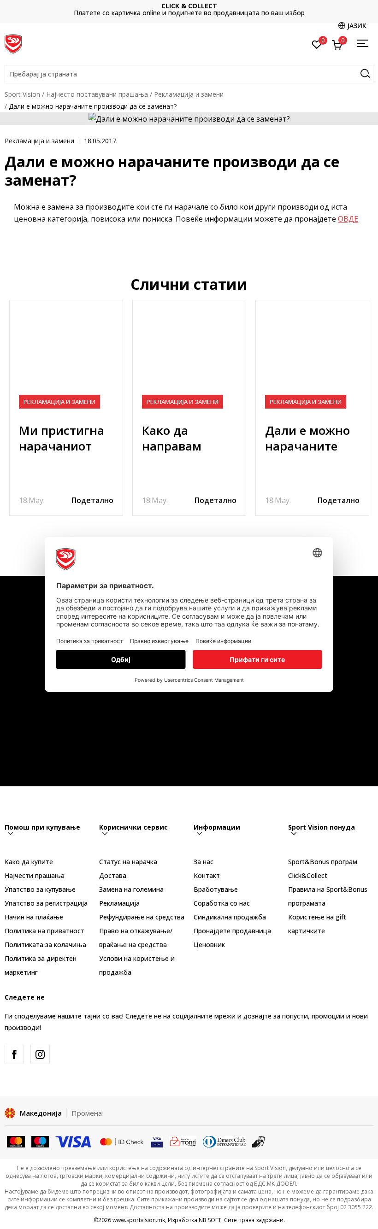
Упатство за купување (40, 889)
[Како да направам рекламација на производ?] (189, 356)
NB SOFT (210, 1220)
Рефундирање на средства (141, 917)
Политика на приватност (44, 930)
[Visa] (73, 1141)
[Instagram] (40, 1054)
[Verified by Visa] (157, 1141)
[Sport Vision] (13, 43)
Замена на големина (131, 889)
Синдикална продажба (230, 917)
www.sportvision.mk (138, 1220)
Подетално (92, 500)
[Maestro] (40, 1141)
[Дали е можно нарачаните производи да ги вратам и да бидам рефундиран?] (312, 356)
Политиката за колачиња (45, 944)
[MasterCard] (16, 1141)
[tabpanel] (66, 408)
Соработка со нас (222, 903)
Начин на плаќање (34, 917)
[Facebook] (14, 1054)
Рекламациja (119, 903)
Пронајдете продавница (232, 930)
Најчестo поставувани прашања (97, 94)
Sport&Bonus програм (322, 861)
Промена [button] (86, 1113)
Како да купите (29, 861)
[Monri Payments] (182, 1141)
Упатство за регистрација (46, 903)
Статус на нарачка (128, 861)
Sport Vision (22, 94)
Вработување (216, 889)
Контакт (207, 875)
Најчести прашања (35, 875)
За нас (203, 861)
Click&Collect (307, 875)
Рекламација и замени (189, 94)
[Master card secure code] (122, 1141)
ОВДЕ (348, 219)
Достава (112, 875)
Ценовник (203, 9)
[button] (189, 74)
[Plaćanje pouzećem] (259, 1141)
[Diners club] (224, 1141)
